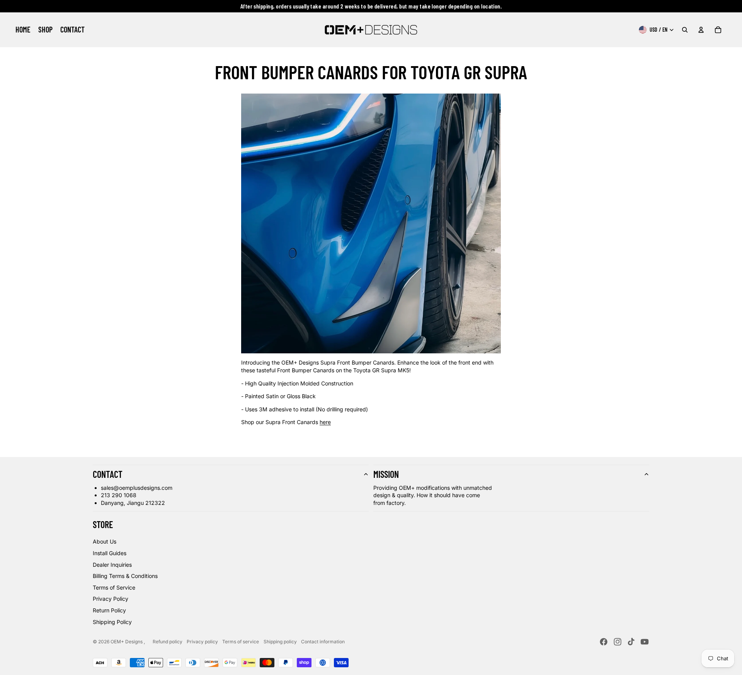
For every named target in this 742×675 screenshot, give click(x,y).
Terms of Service (114, 587)
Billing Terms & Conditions (125, 576)
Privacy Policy (110, 598)
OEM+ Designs (127, 641)
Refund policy (167, 641)
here (325, 422)
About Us (104, 541)
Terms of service (240, 641)
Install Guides (109, 553)
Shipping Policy (112, 622)
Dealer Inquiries (112, 564)
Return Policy (109, 610)
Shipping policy (280, 641)
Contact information (323, 641)
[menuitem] (23, 29)
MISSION (386, 474)
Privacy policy (202, 641)
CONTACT (108, 474)
